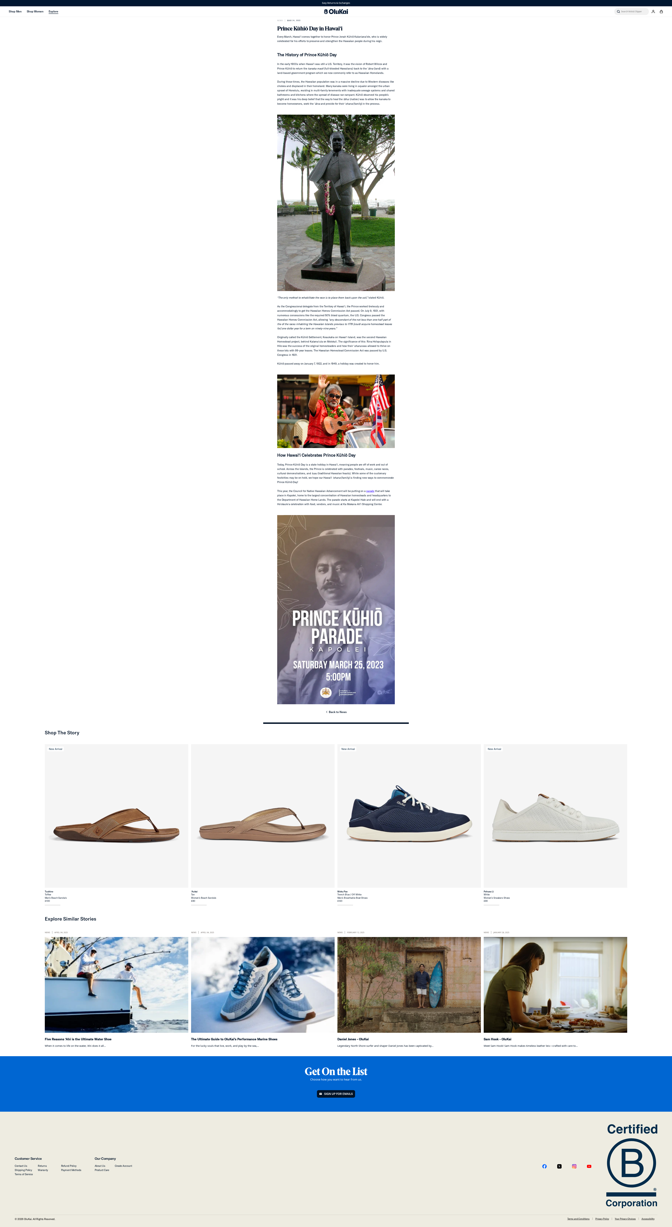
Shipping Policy (23, 1170)
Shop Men (15, 11)
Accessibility (648, 1218)
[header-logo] (336, 11)
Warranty (43, 1170)
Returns (42, 1165)
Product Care (102, 1170)
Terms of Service (24, 1174)
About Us (100, 1165)
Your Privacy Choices (625, 1218)
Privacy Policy (602, 1218)
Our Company (105, 1158)
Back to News (336, 713)
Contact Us (21, 1165)
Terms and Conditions (578, 1218)
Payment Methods (71, 1170)
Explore (53, 11)
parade (370, 491)
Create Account (123, 1165)
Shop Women (35, 11)
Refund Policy (68, 1165)
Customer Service (28, 1158)
